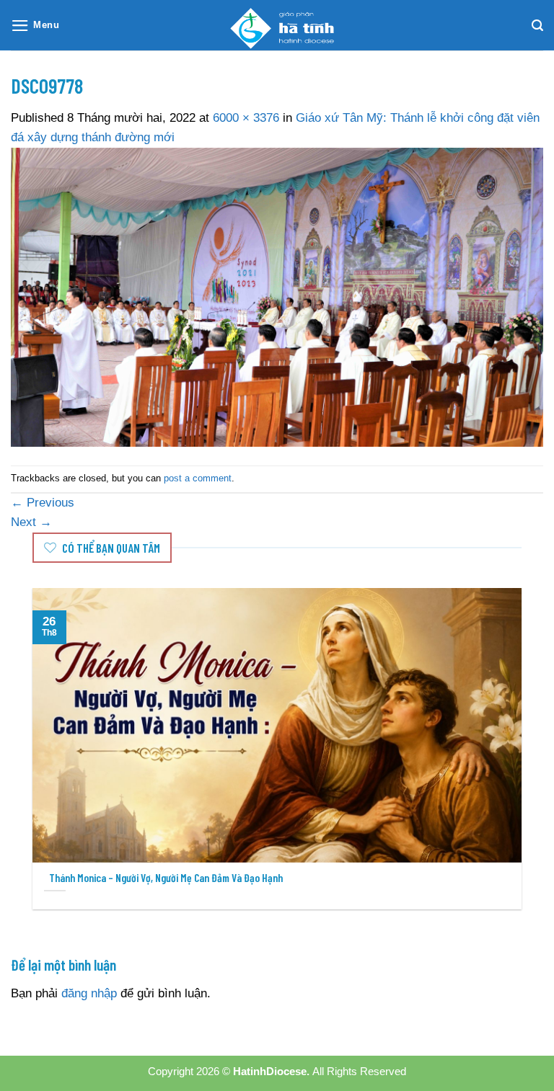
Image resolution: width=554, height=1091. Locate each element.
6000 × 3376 (246, 118)
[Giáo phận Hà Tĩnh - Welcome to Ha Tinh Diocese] (277, 25)
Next (31, 522)
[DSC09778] (277, 296)
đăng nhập (89, 993)
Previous (42, 502)
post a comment (198, 478)
